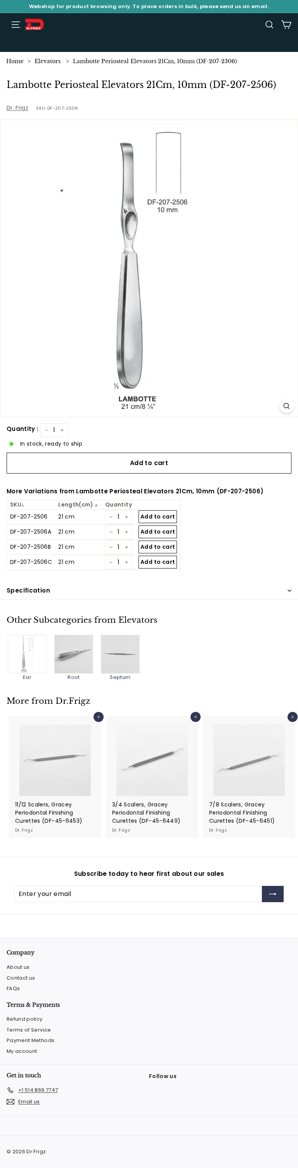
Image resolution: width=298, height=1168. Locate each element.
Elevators (48, 61)
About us (18, 967)
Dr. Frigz (17, 108)
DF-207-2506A (30, 532)
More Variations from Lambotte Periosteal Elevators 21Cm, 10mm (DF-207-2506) (135, 491)
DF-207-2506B (30, 547)
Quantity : (23, 429)
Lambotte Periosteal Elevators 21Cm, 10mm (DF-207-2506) (155, 61)
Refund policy (25, 1019)
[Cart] (286, 24)
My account (22, 1051)
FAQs (13, 988)
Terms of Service (29, 1030)
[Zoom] (286, 406)
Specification (28, 590)
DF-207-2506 (29, 516)
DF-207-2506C (31, 562)
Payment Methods (30, 1040)
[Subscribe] (273, 894)
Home (15, 61)
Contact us (21, 978)
